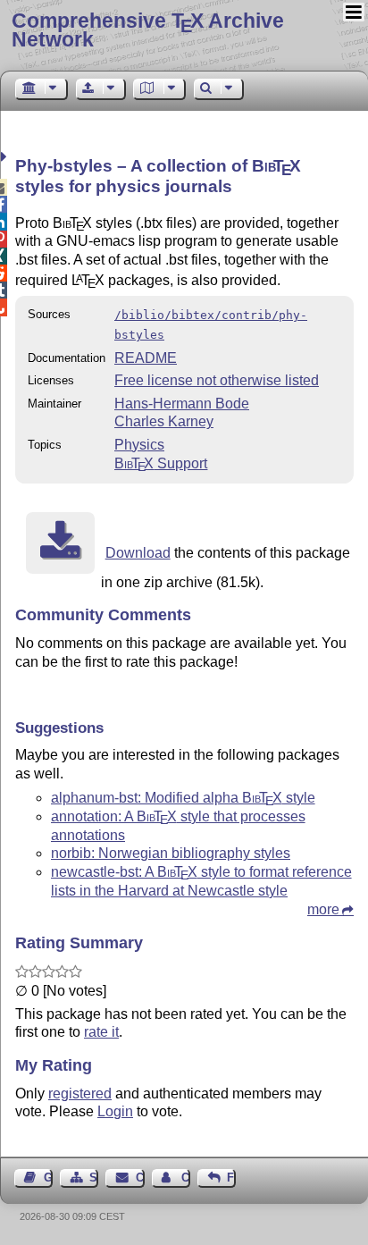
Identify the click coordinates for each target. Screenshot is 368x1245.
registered (80, 1093)
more (323, 909)
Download (138, 552)
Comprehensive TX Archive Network (148, 30)
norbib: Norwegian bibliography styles (170, 853)
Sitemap (93, 1177)
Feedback (231, 1177)
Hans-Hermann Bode (181, 403)
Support (160, 463)
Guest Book (48, 1177)
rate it (101, 1031)
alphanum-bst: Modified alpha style (183, 797)
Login (115, 1111)
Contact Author (185, 1177)
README (145, 358)
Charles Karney (163, 421)
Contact (140, 1177)
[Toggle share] (6, 156)
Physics (139, 444)
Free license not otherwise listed (216, 380)
